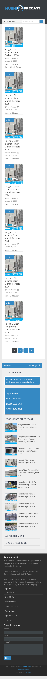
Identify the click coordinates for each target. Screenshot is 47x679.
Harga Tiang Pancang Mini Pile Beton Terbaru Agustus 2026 (29, 472)
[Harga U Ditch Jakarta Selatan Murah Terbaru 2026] (14, 174)
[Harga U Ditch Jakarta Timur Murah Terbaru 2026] (14, 128)
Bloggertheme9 (23, 669)
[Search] (41, 21)
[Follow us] (33, 366)
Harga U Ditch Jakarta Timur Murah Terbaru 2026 (12, 145)
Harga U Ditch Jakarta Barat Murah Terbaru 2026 (12, 282)
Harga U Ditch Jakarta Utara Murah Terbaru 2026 (12, 99)
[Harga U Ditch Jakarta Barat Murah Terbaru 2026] (14, 265)
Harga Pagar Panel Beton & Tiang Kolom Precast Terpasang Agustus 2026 (29, 439)
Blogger (28, 672)
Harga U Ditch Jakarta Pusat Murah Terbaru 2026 (12, 236)
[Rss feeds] (30, 366)
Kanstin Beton (10, 601)
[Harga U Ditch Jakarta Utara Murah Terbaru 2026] (14, 82)
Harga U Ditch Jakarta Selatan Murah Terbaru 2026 (12, 191)
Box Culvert (9, 592)
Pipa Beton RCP (11, 615)
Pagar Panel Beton (12, 606)
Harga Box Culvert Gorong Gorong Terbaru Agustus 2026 (28, 451)
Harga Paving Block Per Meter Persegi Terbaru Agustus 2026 (27, 484)
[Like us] (39, 366)
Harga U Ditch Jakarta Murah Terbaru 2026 (12, 52)
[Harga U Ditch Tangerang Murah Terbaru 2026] (14, 311)
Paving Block (10, 611)
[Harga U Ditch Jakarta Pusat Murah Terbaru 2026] (14, 219)
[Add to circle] (36, 366)
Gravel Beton (10, 597)
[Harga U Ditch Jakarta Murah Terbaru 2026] (14, 37)
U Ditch (9, 28)
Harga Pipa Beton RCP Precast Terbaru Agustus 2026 (27, 427)
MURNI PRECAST (25, 666)
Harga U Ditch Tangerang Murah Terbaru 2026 (12, 328)
